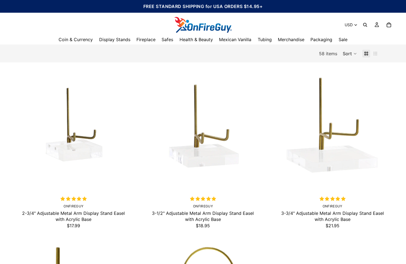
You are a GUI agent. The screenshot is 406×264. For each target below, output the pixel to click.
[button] (350, 53)
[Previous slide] (19, 127)
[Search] (365, 25)
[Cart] (389, 25)
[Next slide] (128, 127)
